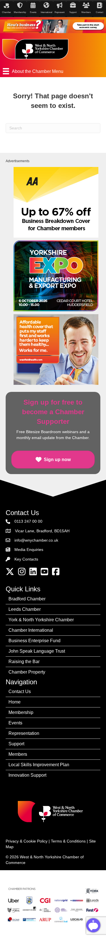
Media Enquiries (28, 549)
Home (14, 702)
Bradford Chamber (27, 598)
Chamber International (30, 630)
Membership (20, 712)
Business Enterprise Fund (34, 640)
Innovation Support (27, 775)
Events (15, 722)
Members (17, 754)
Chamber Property (26, 672)
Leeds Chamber (24, 609)
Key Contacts (26, 559)
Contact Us (19, 691)
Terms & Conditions (68, 841)
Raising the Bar (24, 661)
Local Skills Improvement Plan (38, 764)
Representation (23, 733)
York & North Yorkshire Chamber (41, 619)
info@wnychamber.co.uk (36, 540)
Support (16, 743)
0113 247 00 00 (28, 521)
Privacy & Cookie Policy (26, 841)
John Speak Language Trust (36, 651)
